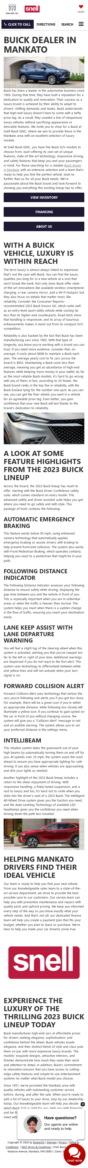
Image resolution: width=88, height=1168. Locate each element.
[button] (17, 24)
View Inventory (44, 197)
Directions (46, 24)
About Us (44, 226)
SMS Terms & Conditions (36, 1147)
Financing (44, 212)
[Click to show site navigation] (81, 24)
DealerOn (38, 1142)
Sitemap (51, 1142)
